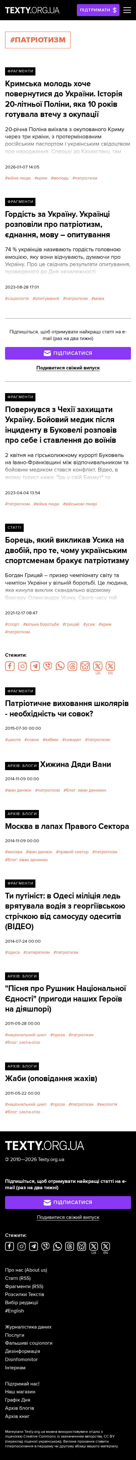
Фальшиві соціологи (29, 1343)
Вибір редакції (21, 1302)
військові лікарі (81, 504)
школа (14, 739)
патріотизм (86, 178)
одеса (14, 952)
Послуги (14, 1335)
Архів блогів (19, 1408)
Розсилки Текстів (24, 1294)
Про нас (14, 1270)
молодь (61, 178)
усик (90, 624)
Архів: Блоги (22, 765)
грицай (72, 624)
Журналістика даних (28, 1327)
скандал (73, 739)
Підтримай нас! (22, 1384)
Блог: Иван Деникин (86, 790)
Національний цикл (27, 1034)
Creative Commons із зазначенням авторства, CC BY (69, 1436)
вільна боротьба (42, 624)
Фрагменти (20, 71)
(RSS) (25, 1278)
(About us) (36, 1270)
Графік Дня (17, 1400)
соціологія (18, 298)
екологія (108, 1104)
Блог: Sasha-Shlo (24, 1042)
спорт (13, 624)
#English (14, 1311)
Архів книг (17, 1416)
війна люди (19, 178)
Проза (59, 1034)
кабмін (52, 739)
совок (33, 739)
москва (15, 852)
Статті (15, 527)
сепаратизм (38, 952)
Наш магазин (20, 1392)
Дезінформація (22, 1351)
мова (99, 298)
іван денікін (19, 790)
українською (49, 1441)
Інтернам (15, 1368)
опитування (47, 298)
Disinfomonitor (21, 1359)
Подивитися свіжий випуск (68, 368)
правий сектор (74, 852)
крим (42, 178)
